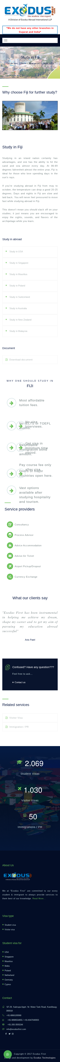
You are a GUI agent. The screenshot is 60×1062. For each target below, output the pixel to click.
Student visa (10, 925)
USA (7, 952)
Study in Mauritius (18, 274)
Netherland (9, 975)
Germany (9, 980)
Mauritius (9, 961)
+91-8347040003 (31, 1020)
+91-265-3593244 (15, 1024)
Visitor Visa (16, 717)
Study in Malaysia (18, 331)
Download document (21, 359)
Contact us (20, 682)
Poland (8, 970)
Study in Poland (17, 285)
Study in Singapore (18, 263)
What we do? (34, 63)
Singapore (9, 957)
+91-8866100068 (13, 1015)
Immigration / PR (19, 727)
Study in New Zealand (20, 319)
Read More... (39, 898)
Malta (7, 966)
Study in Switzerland (19, 297)
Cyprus (8, 984)
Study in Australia (18, 308)
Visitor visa (10, 929)
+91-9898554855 (15, 1020)
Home (23, 63)
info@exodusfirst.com (16, 1029)
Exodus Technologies (45, 1058)
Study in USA (16, 251)
